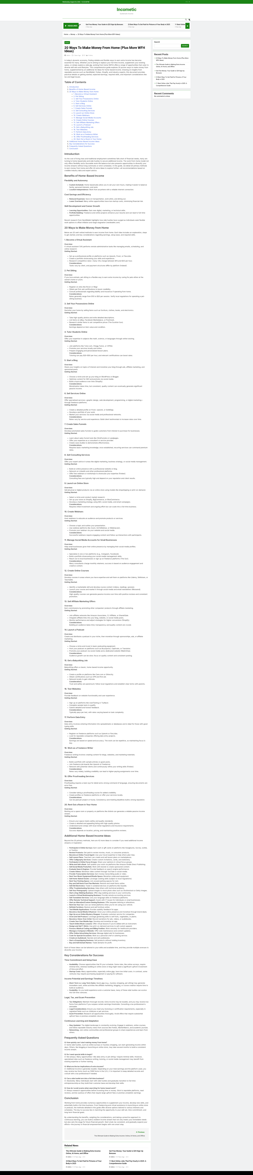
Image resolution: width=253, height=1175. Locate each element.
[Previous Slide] (186, 2)
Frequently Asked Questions (80, 146)
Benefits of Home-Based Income (82, 89)
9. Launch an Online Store (84, 113)
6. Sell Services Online (82, 106)
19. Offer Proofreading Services (86, 137)
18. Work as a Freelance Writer (86, 134)
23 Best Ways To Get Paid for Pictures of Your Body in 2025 (161, 2)
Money (67, 42)
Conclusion (73, 149)
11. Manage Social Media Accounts (87, 118)
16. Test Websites (80, 130)
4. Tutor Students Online (83, 101)
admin (68, 55)
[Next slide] (189, 2)
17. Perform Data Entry (82, 132)
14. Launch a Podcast (82, 125)
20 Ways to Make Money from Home (84, 92)
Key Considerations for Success (82, 144)
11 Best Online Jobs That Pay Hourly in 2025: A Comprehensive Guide (148, 24)
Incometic (126, 9)
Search (157, 42)
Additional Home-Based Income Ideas (84, 141)
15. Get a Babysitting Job (83, 127)
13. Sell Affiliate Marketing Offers (86, 122)
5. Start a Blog (79, 103)
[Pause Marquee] (187, 26)
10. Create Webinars (82, 115)
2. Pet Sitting (79, 96)
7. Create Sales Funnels (83, 108)
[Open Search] (186, 19)
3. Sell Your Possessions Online (86, 99)
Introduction (74, 87)
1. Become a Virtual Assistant (85, 94)
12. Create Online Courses (84, 120)
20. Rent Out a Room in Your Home (87, 139)
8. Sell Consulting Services (84, 111)
